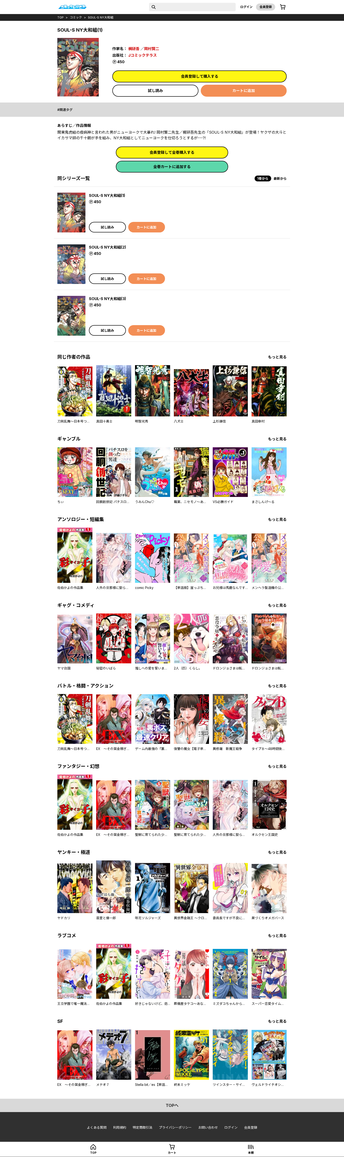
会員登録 (266, 7)
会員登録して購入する (199, 76)
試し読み (155, 90)
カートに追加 (243, 90)
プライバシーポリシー (175, 1127)
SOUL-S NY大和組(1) (107, 195)
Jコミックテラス (142, 55)
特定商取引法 (142, 1127)
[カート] (282, 7)
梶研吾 (133, 48)
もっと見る (277, 357)
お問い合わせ (208, 1127)
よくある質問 (96, 1127)
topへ (172, 1105)
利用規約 (119, 1127)
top (60, 17)
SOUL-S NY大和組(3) (107, 298)
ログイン (246, 7)
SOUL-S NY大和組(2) (107, 247)
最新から (280, 178)
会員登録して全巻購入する (172, 152)
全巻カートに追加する (172, 166)
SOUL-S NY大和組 (100, 17)
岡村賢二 (151, 48)
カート (172, 1152)
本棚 (251, 1152)
